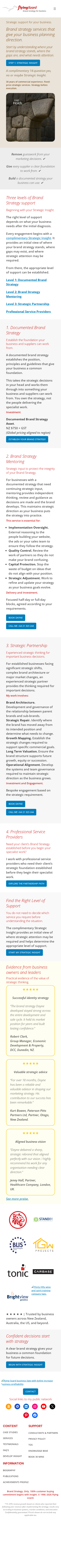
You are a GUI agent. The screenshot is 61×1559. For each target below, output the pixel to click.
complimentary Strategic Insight (28, 238)
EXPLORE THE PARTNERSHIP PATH (26, 883)
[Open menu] (55, 9)
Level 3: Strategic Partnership (27, 304)
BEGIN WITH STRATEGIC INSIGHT (26, 1364)
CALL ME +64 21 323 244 (21, 625)
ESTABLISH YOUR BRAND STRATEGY (27, 439)
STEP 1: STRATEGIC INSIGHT (23, 62)
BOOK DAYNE (16, 617)
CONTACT (30, 1391)
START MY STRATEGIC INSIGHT (24, 952)
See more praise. (17, 1199)
